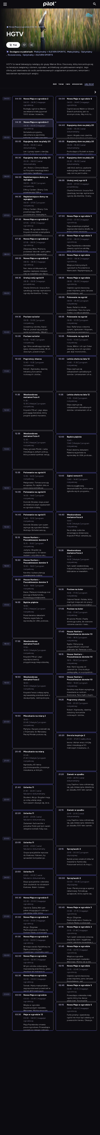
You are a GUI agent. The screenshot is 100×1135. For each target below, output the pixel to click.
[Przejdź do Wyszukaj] (94, 4)
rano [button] (68, 84)
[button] (95, 92)
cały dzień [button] (89, 84)
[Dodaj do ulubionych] (24, 45)
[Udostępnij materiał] (31, 45)
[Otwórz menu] (5, 4)
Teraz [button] (61, 84)
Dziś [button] (55, 84)
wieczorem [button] (77, 84)
